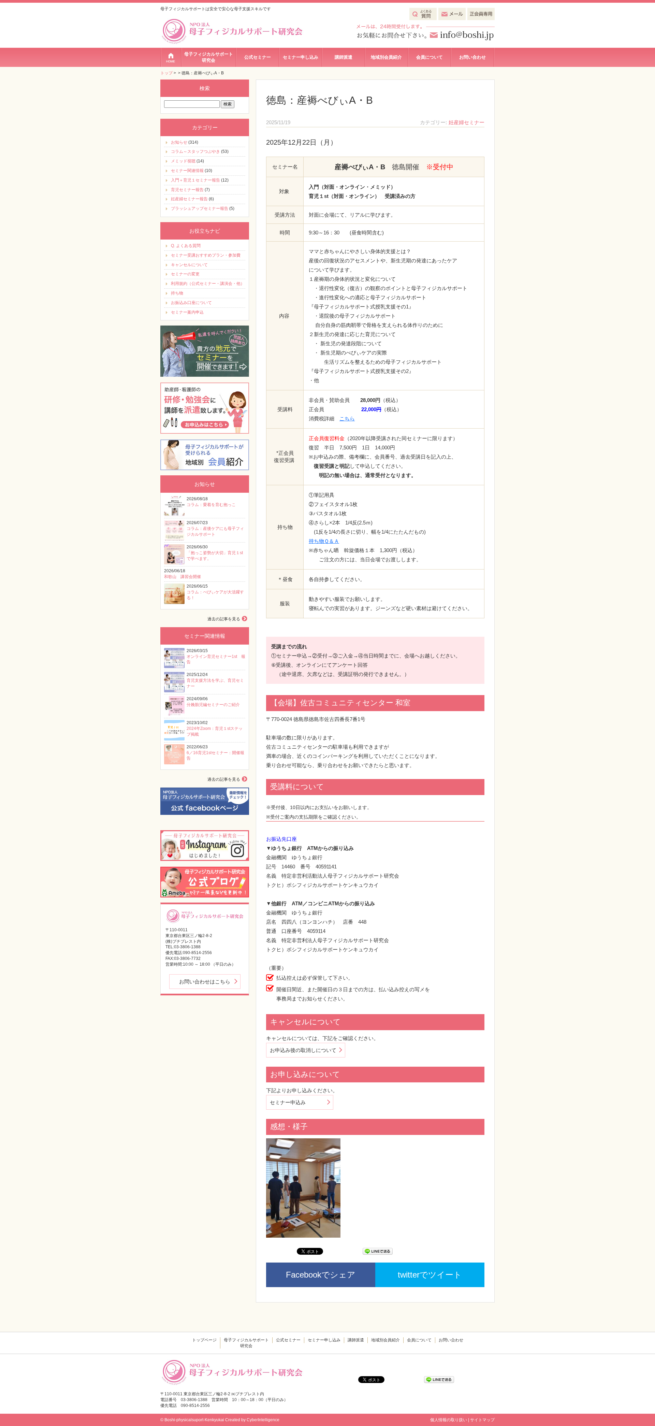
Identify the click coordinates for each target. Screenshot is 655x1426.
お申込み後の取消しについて (303, 1050)
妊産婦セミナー (466, 122)
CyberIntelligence (263, 1419)
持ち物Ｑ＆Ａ (324, 541)
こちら (347, 418)
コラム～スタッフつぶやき (195, 151)
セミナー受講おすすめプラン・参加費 (206, 255)
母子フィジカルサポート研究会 (208, 57)
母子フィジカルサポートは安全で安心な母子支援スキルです (215, 8)
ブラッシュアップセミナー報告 (199, 208)
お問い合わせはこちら (204, 981)
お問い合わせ (472, 57)
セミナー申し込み (300, 57)
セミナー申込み (288, 1102)
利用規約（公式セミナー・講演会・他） (208, 283)
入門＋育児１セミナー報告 (195, 180)
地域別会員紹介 (386, 57)
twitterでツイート (430, 1274)
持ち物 (177, 293)
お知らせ (179, 142)
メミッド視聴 (183, 161)
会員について (429, 57)
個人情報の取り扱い (448, 1419)
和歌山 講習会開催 (182, 576)
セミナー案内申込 (187, 312)
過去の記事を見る (223, 619)
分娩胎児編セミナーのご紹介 (213, 704)
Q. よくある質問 (186, 245)
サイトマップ (482, 1419)
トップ (166, 73)
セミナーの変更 (185, 274)
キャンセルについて (189, 264)
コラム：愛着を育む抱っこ (211, 504)
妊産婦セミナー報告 (189, 199)
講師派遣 (343, 57)
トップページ (170, 57)
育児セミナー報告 (187, 189)
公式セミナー (257, 57)
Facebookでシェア (320, 1274)
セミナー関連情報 (187, 170)
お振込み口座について (191, 302)
